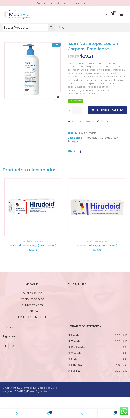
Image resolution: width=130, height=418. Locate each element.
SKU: (70, 133)
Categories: (75, 137)
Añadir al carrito (110, 110)
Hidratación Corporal (97, 137)
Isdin (116, 137)
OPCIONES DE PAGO (32, 299)
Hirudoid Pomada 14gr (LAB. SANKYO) (33, 245)
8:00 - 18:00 (121, 364)
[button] (121, 14)
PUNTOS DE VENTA (32, 305)
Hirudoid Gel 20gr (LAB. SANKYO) (97, 245)
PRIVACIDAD (33, 311)
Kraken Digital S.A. (37, 391)
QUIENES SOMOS (32, 293)
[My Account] (81, 413)
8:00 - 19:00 (121, 335)
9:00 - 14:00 (121, 370)
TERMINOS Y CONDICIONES (32, 317)
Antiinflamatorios (33, 241)
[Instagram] (13, 346)
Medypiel (74, 141)
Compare (107, 121)
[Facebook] (6, 346)
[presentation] (5, 219)
